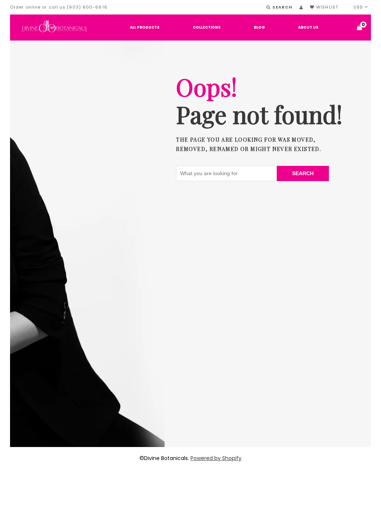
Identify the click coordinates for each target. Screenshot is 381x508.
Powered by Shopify (215, 458)
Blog (259, 27)
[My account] (301, 7)
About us (308, 27)
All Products (145, 27)
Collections (207, 27)
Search (303, 173)
